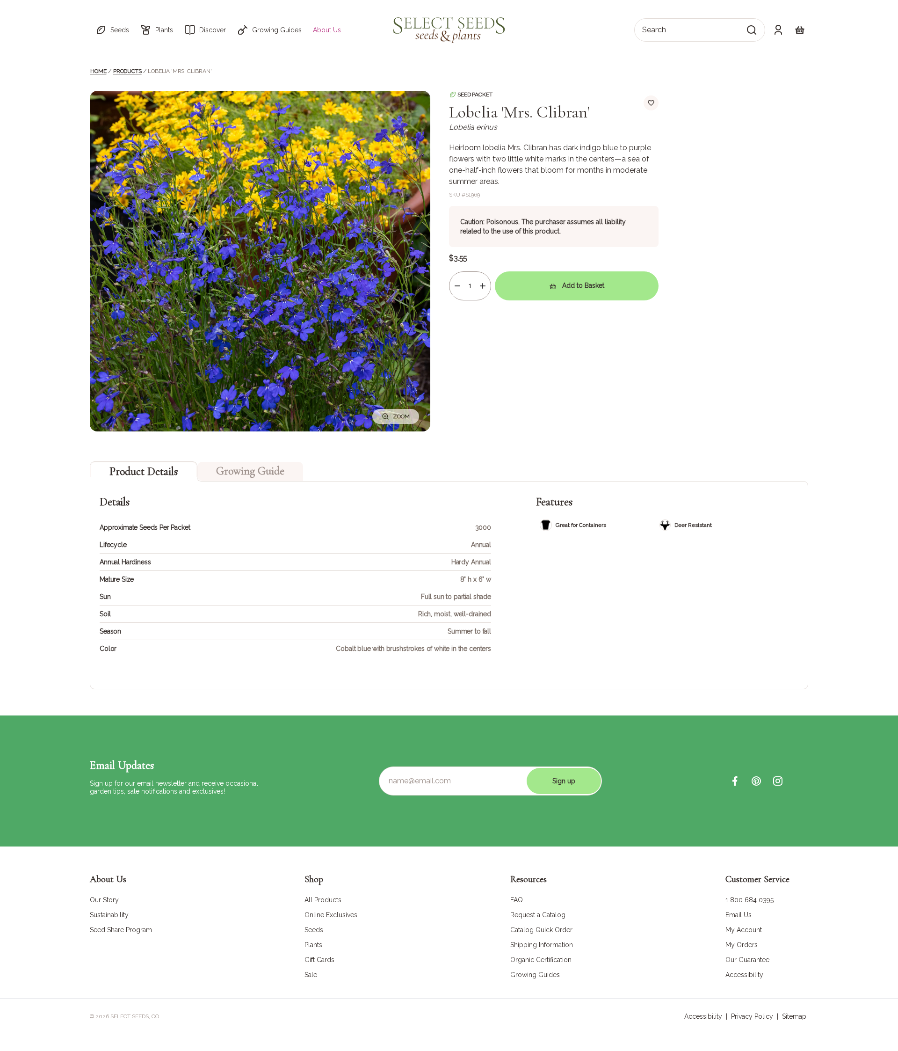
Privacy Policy (752, 1016)
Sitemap (794, 1016)
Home (98, 71)
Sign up (563, 781)
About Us (327, 30)
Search (654, 29)
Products (127, 71)
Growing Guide (250, 471)
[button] (112, 30)
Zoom (401, 416)
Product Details (143, 471)
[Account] (778, 30)
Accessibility (703, 1016)
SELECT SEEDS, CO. (135, 1016)
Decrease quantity (457, 286)
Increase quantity (482, 286)
